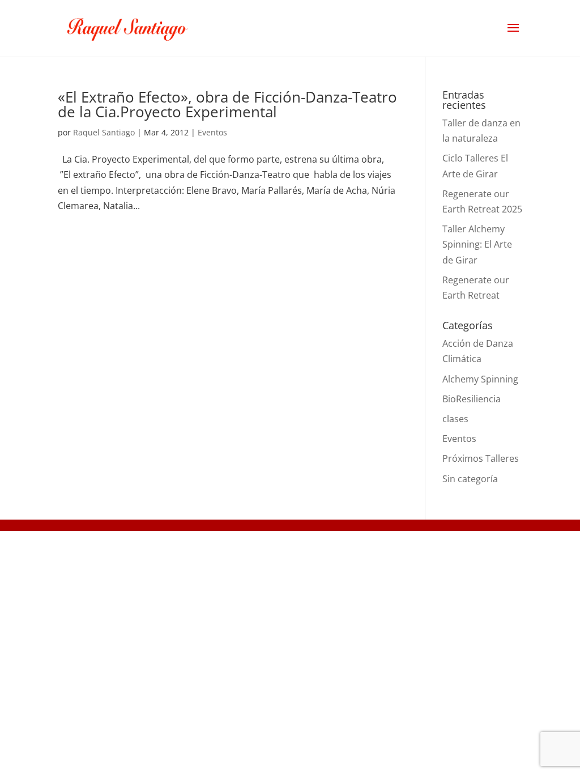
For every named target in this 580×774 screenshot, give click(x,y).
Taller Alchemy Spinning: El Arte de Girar (477, 244)
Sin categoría (470, 479)
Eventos (212, 132)
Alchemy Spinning (480, 379)
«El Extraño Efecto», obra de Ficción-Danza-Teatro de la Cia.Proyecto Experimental (227, 104)
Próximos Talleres (480, 458)
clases (455, 418)
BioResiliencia (471, 399)
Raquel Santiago (104, 132)
